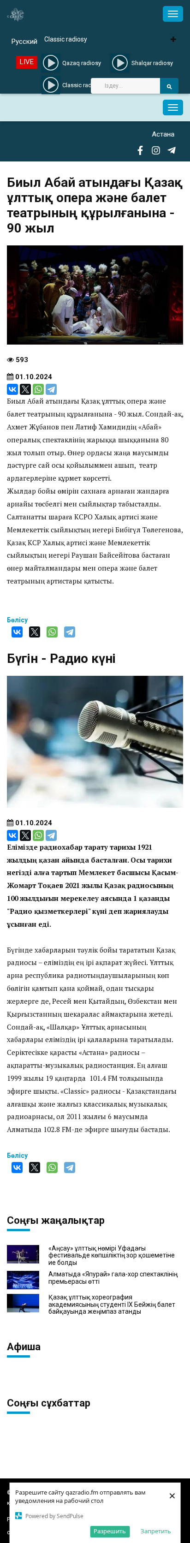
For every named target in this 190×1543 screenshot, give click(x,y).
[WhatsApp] (38, 389)
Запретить (156, 1531)
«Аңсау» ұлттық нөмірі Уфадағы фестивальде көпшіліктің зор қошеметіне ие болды (111, 1255)
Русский (24, 41)
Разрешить (110, 1531)
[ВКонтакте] (12, 389)
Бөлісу (17, 620)
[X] (25, 389)
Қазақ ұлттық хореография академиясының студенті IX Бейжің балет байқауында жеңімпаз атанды (111, 1304)
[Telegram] (51, 389)
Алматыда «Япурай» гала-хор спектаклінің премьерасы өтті (113, 1278)
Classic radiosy (65, 39)
